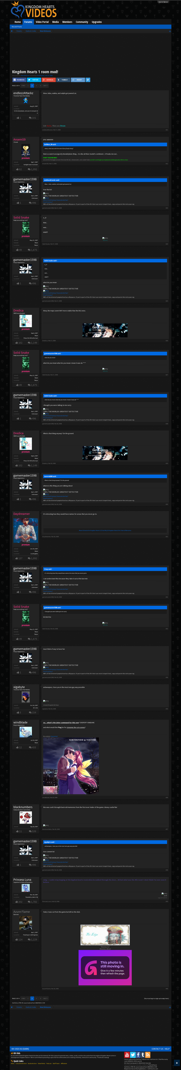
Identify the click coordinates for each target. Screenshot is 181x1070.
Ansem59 (45, 163)
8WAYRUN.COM (40, 1003)
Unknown (35, 198)
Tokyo (36, 245)
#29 (167, 463)
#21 (167, 130)
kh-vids (35, 708)
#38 (167, 870)
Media (55, 22)
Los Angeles (34, 554)
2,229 (34, 939)
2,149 (34, 342)
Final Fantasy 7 (48, 202)
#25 (167, 301)
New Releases (25, 75)
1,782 (34, 901)
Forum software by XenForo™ (141, 1059)
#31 (167, 536)
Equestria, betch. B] (32, 897)
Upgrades (97, 22)
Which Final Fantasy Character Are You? (55, 200)
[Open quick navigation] (170, 31)
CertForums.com (153, 1069)
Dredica (44, 341)
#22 (167, 163)
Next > (45, 85)
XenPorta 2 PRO (17, 1003)
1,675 (34, 249)
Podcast (48, 1063)
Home (18, 22)
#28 (167, 424)
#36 (167, 797)
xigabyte (19, 687)
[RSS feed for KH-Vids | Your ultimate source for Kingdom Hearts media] (147, 1055)
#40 (167, 989)
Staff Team (56, 1063)
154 (34, 712)
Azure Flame (46, 989)
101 (34, 117)
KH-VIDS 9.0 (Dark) (20, 1049)
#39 (167, 901)
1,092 (34, 169)
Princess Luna (22, 880)
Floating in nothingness (30, 935)
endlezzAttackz (23, 93)
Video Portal (42, 22)
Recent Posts (17, 27)
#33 (167, 629)
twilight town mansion (31, 164)
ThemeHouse (152, 1065)
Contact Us (157, 1049)
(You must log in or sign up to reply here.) (156, 998)
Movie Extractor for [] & (105, 530)
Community (82, 22)
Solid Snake (46, 244)
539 (34, 831)
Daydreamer (46, 536)
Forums (28, 22)
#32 (167, 597)
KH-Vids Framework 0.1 (137, 1063)
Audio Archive (32, 1063)
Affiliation (64, 1063)
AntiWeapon (40, 75)
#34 (167, 677)
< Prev (23, 85)
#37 (167, 829)
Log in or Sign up (163, 2)
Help (167, 1049)
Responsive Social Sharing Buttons (135, 1069)
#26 (167, 341)
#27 (167, 375)
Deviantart (54, 736)
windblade (20, 722)
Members (67, 22)
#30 (167, 504)
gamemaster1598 (25, 179)
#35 (167, 709)
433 (34, 747)
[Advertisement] (90, 52)
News (12, 1063)
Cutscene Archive (21, 1063)
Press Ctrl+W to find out (31, 338)
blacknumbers (22, 807)
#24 (167, 244)
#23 (167, 208)
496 (34, 202)
